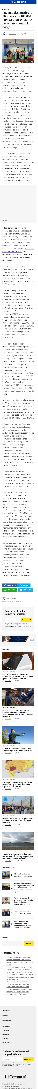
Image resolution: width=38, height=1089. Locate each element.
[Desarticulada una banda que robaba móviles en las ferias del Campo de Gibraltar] (18, 805)
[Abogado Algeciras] (18, 639)
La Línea (5, 1015)
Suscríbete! (26, 620)
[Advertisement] (17, 203)
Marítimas (6, 1042)
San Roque (6, 1026)
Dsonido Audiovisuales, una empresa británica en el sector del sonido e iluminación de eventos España (24, 888)
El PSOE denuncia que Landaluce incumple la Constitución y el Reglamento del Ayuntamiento (19, 991)
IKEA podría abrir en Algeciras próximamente (23, 875)
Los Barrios (6, 1021)
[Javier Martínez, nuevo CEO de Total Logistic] (6, 912)
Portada (12, 671)
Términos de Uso (15, 1065)
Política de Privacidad (15, 626)
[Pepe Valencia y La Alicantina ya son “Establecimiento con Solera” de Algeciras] (6, 924)
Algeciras (6, 1011)
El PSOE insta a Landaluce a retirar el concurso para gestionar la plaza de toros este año (20, 976)
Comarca (6, 9)
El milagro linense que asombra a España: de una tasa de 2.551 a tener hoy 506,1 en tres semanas (19, 969)
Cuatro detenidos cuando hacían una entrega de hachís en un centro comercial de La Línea (19, 984)
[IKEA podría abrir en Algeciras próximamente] (6, 875)
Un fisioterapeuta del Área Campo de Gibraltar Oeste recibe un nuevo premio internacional (24, 901)
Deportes (5, 1035)
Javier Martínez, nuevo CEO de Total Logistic (23, 913)
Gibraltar (5, 1038)
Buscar (4, 937)
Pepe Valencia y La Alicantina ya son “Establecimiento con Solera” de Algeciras (22, 925)
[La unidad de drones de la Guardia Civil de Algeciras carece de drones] (18, 735)
